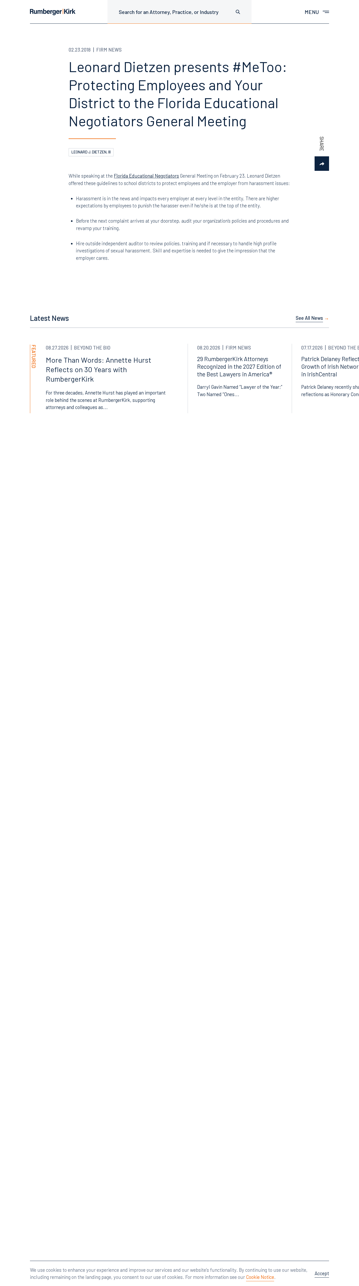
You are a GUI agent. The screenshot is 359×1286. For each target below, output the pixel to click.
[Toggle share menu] (322, 163)
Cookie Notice (260, 1277)
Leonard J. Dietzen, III (91, 152)
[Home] (52, 12)
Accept (322, 1273)
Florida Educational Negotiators (146, 176)
